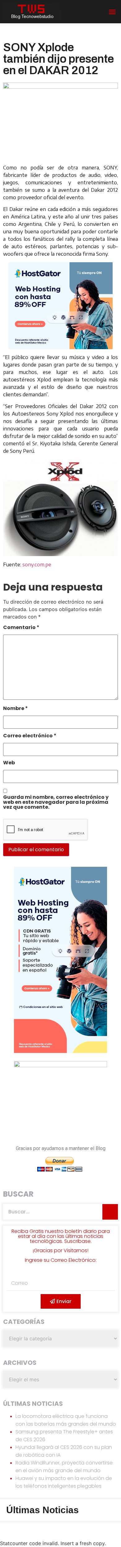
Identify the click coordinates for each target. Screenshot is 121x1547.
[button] (112, 11)
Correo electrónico (29, 736)
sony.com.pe (36, 564)
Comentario (21, 628)
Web (9, 763)
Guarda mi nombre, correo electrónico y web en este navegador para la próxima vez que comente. (56, 803)
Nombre (15, 709)
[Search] (110, 1212)
